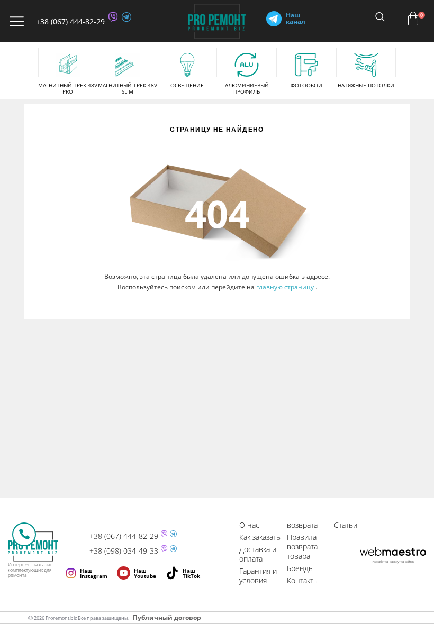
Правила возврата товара (302, 546)
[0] (413, 18)
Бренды (300, 568)
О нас (249, 525)
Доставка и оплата (257, 554)
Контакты (303, 580)
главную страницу (285, 286)
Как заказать (260, 537)
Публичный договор (167, 617)
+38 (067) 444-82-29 (70, 21)
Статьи (345, 525)
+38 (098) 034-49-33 (123, 551)
